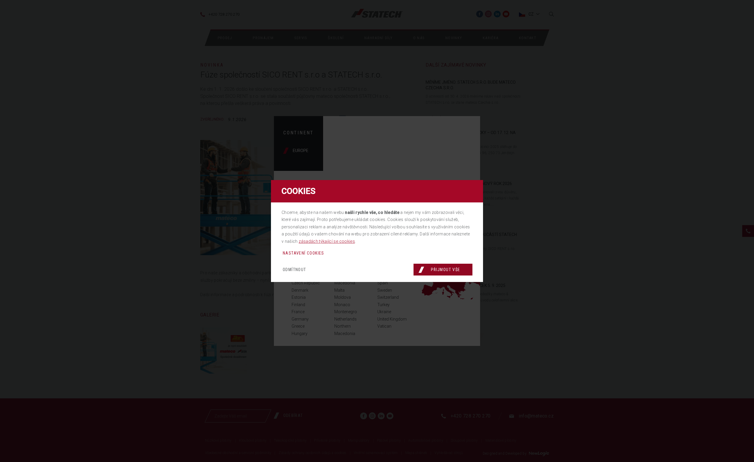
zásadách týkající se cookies (327, 241)
